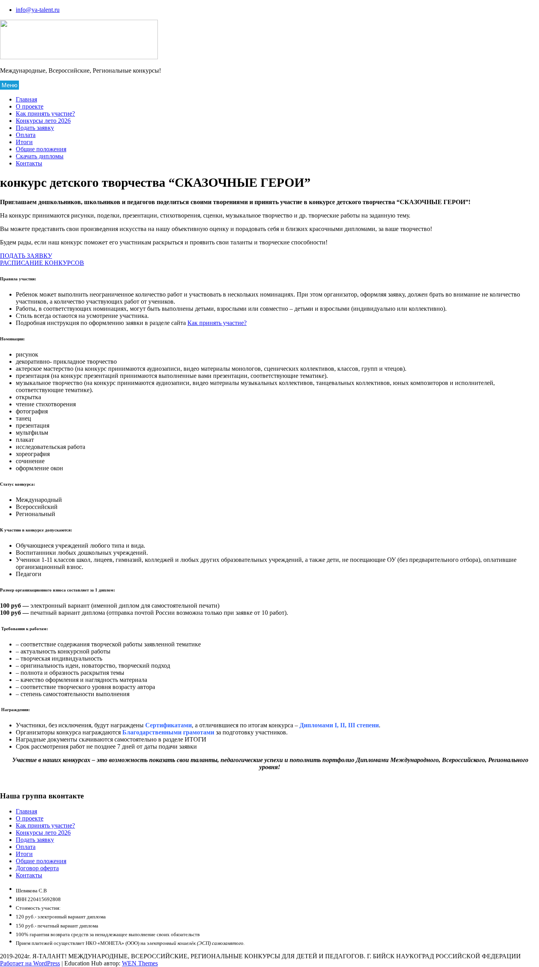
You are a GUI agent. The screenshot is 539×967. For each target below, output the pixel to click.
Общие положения (41, 149)
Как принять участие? (45, 113)
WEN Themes (140, 963)
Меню (9, 85)
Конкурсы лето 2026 (43, 120)
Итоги (24, 142)
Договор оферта (37, 868)
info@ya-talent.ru (38, 9)
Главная (26, 99)
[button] (26, 255)
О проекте (29, 106)
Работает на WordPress (30, 963)
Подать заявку (35, 127)
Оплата (26, 134)
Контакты (29, 163)
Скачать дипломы (40, 156)
